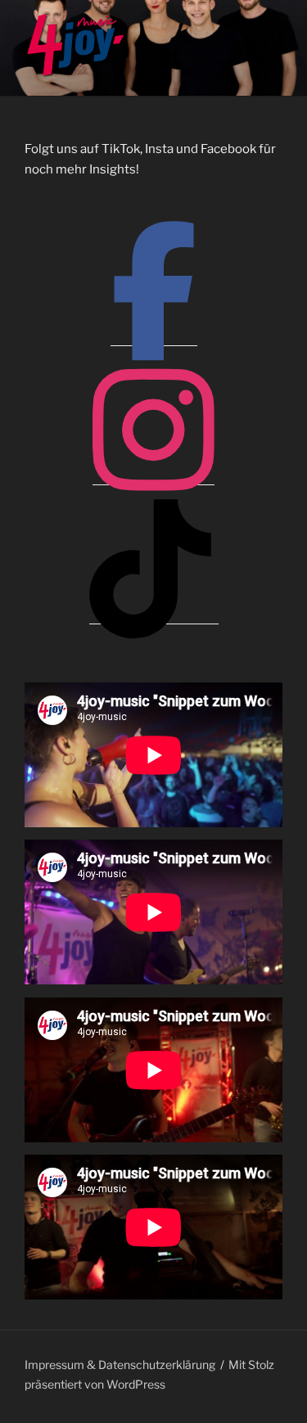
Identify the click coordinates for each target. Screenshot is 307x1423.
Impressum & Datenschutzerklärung (120, 1364)
